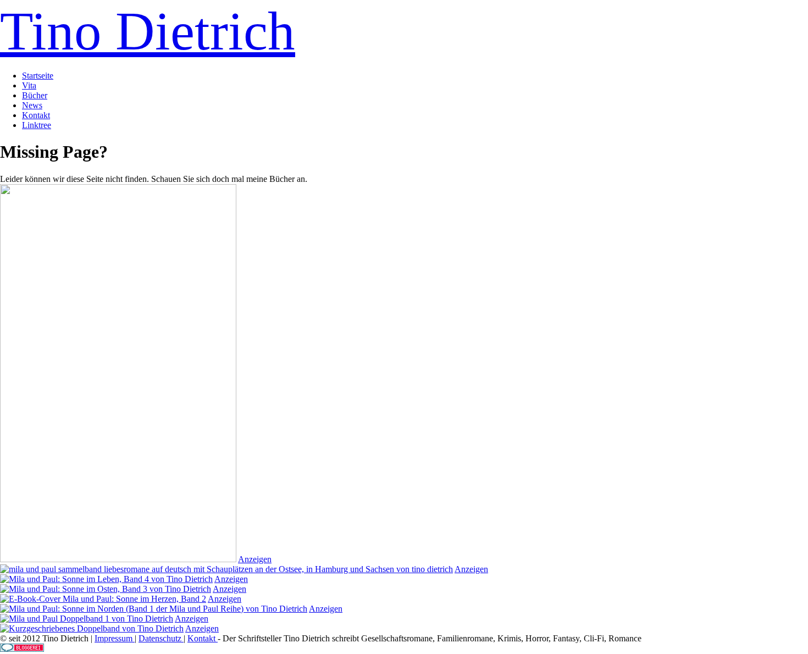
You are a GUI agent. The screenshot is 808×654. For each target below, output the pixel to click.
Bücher (34, 95)
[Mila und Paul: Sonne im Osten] (105, 589)
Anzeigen (255, 559)
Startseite (37, 75)
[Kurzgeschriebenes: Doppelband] (92, 628)
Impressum (115, 638)
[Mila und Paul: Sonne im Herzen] (103, 598)
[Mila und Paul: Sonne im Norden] (153, 608)
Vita (29, 85)
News (32, 105)
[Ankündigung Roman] (118, 559)
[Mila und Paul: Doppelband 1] (86, 618)
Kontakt (36, 115)
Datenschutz (161, 638)
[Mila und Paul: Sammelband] (226, 569)
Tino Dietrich (147, 31)
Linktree (36, 125)
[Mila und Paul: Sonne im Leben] (106, 579)
